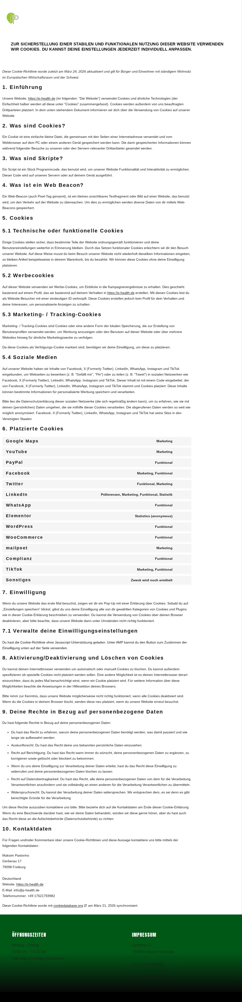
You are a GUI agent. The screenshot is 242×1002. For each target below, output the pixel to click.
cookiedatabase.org (68, 905)
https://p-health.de (41, 98)
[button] (72, 996)
